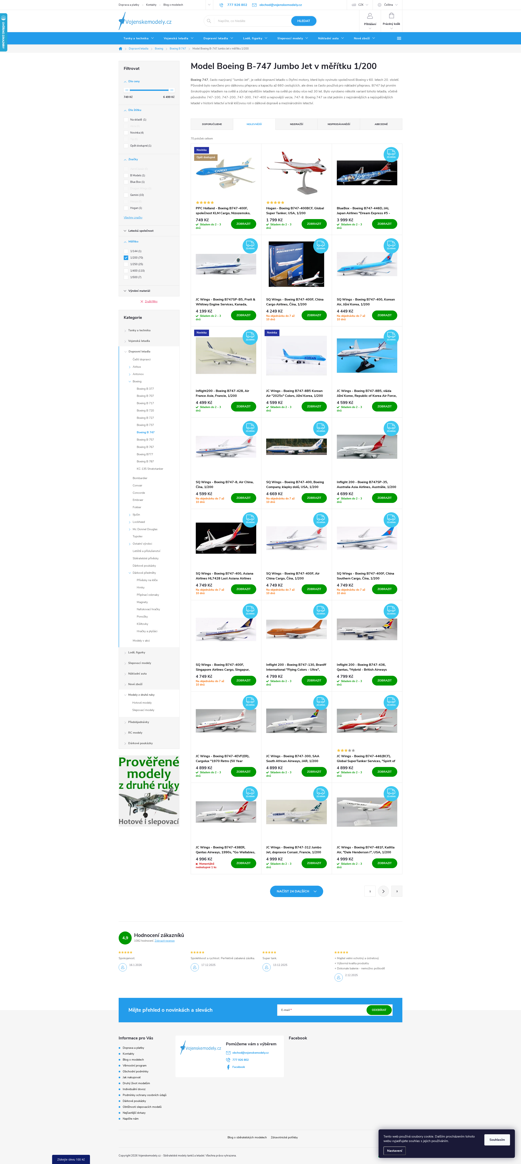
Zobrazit (243, 224)
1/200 (136, 258)
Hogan (135, 208)
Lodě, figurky (136, 652)
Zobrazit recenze (165, 941)
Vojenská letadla (139, 341)
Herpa (135, 201)
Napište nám (131, 1119)
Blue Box (137, 182)
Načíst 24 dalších (293, 891)
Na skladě (138, 120)
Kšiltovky (142, 624)
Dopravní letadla (139, 351)
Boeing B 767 (145, 447)
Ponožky (142, 617)
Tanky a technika (139, 330)
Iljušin (136, 515)
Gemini (136, 195)
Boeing (137, 381)
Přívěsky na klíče (147, 580)
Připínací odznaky (148, 595)
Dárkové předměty (144, 573)
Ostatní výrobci (142, 544)
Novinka (136, 133)
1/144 (135, 251)
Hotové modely (142, 703)
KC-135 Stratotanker (150, 469)
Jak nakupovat (132, 1077)
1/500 (135, 277)
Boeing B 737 (145, 425)
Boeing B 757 (145, 440)
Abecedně (381, 124)
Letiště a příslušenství (146, 551)
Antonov (138, 374)
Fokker (137, 507)
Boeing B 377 (145, 389)
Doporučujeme (212, 124)
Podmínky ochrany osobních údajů (144, 1095)
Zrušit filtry (151, 301)
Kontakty (151, 5)
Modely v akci (141, 641)
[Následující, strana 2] (383, 891)
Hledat (303, 21)
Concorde (139, 493)
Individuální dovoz (134, 1089)
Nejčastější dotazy (134, 1113)
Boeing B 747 (145, 432)
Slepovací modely (139, 663)
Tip (133, 139)
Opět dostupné (140, 146)
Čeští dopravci (142, 359)
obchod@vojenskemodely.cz (250, 1053)
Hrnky (140, 587)
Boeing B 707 (145, 396)
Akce (134, 126)
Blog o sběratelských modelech (247, 1137)
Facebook (238, 1067)
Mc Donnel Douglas (145, 529)
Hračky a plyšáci (147, 631)
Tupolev (137, 536)
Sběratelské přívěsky (146, 558)
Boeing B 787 (145, 461)
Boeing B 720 (145, 411)
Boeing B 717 (145, 403)
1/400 (137, 271)
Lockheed (139, 522)
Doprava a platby (129, 5)
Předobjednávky (138, 722)
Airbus (137, 367)
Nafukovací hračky (148, 609)
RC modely (135, 733)
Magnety (142, 602)
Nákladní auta (137, 674)
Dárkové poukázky (144, 566)
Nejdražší (296, 124)
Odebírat (379, 1010)
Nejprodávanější (339, 124)
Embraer (138, 500)
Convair (137, 485)
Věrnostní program (135, 1065)
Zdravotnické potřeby (284, 1137)
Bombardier (140, 478)
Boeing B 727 (145, 418)
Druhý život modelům (136, 1083)
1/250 (136, 264)
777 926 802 (240, 1060)
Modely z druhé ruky (141, 695)
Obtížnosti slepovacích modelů (142, 1107)
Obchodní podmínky (135, 1071)
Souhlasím (497, 1140)
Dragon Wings (140, 188)
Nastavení (394, 1151)
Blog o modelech (173, 5)
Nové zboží (135, 684)
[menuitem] (139, 38)
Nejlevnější (254, 124)
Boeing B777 (145, 454)
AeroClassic (138, 169)
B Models (137, 175)
